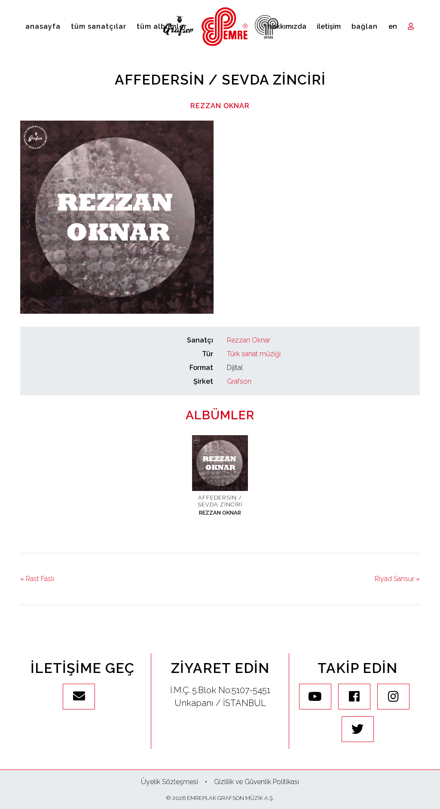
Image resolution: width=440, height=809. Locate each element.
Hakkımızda (287, 26)
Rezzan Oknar (220, 106)
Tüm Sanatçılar (98, 26)
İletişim (329, 26)
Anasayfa (43, 26)
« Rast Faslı (37, 579)
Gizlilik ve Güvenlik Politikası (256, 782)
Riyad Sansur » (397, 579)
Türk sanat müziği (254, 354)
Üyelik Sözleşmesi (169, 782)
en (392, 26)
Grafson (239, 381)
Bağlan (364, 26)
